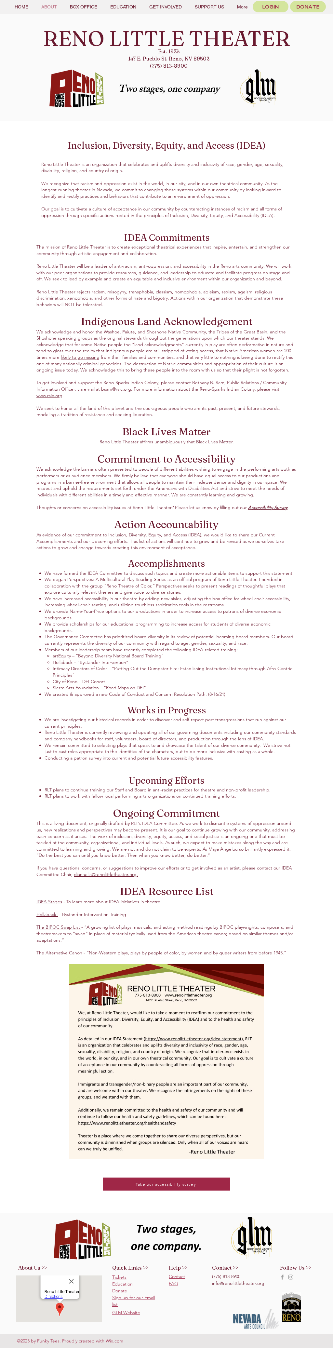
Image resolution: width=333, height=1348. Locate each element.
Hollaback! (47, 914)
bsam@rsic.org (116, 389)
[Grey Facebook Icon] (282, 1277)
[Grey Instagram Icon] (290, 1277)
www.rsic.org (49, 395)
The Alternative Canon (59, 953)
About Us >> (32, 1267)
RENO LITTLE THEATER (166, 38)
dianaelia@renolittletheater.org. (106, 874)
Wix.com (114, 1341)
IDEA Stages (49, 902)
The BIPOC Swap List (58, 927)
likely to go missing (80, 357)
